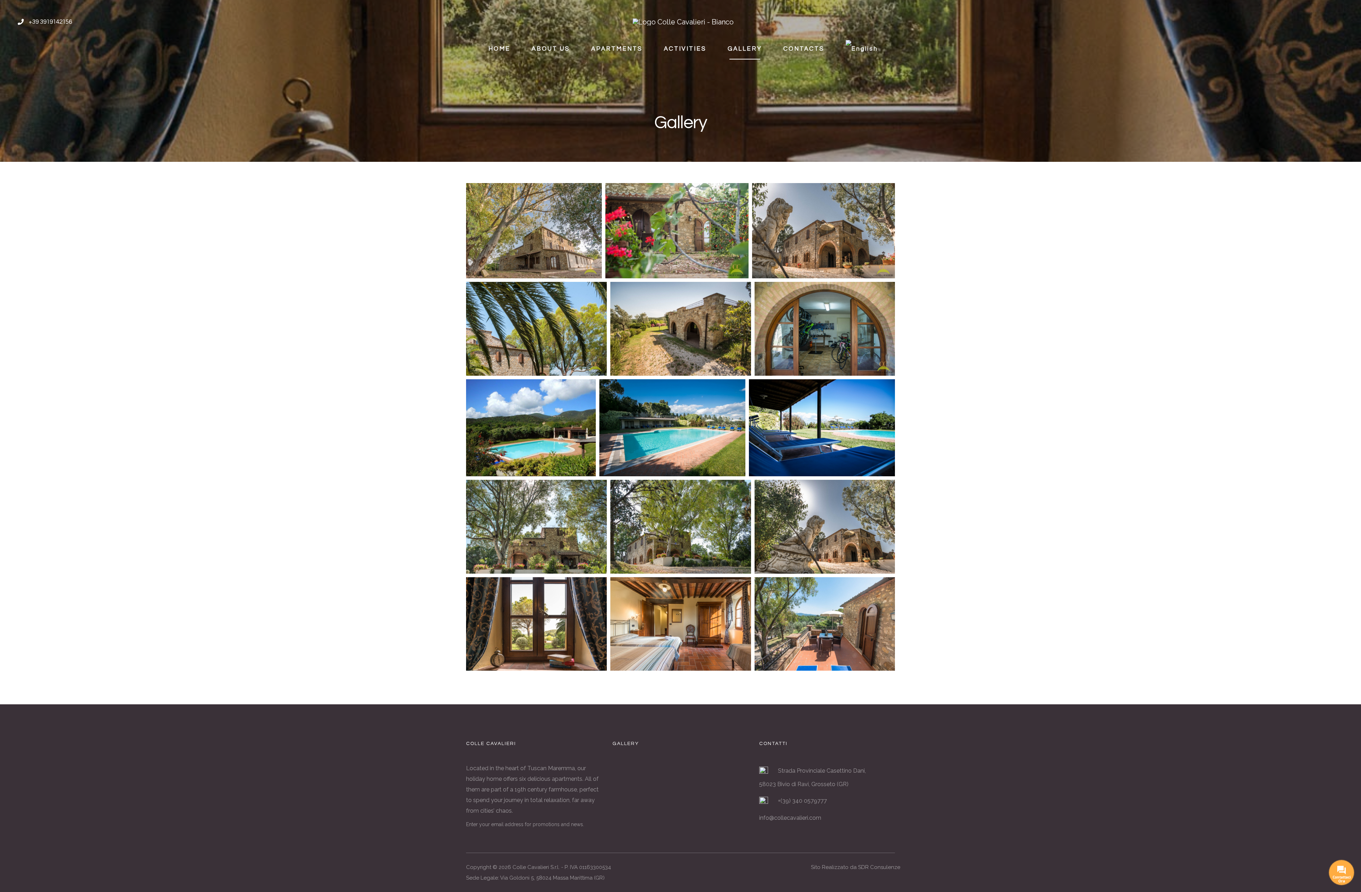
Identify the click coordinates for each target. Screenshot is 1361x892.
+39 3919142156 (50, 22)
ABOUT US (551, 49)
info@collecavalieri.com (790, 817)
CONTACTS (803, 49)
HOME (499, 49)
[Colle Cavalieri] (726, 778)
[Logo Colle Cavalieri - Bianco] (683, 21)
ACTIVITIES (685, 49)
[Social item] (1327, 21)
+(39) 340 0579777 (802, 800)
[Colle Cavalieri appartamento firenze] (680, 778)
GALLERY (745, 49)
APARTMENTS (617, 49)
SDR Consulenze (879, 867)
